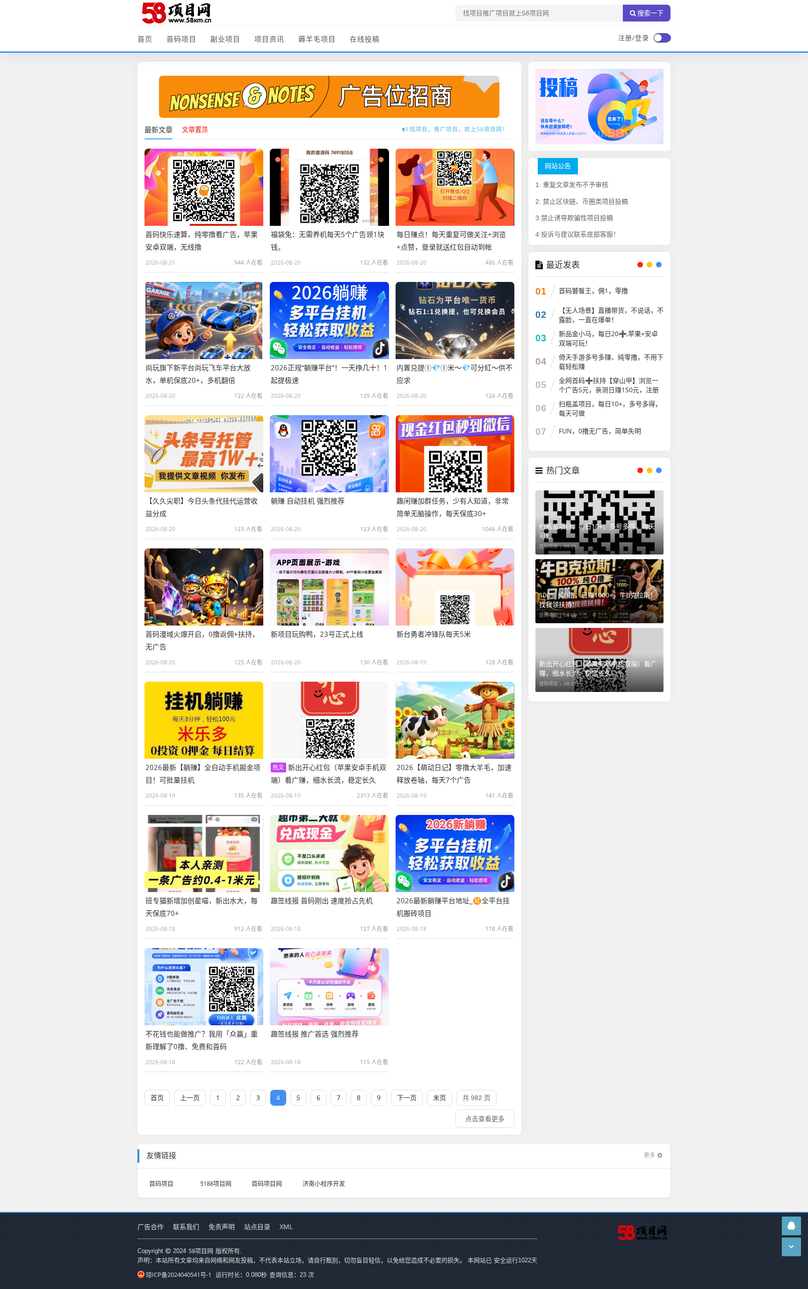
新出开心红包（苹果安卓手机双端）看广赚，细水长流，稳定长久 (598, 668)
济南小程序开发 (324, 1183)
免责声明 (222, 1226)
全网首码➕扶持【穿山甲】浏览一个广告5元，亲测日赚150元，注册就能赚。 (609, 389)
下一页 (407, 1097)
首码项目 (181, 38)
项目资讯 (269, 38)
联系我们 (186, 1226)
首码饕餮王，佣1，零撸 (593, 290)
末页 (439, 1097)
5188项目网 (215, 1183)
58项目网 (200, 1250)
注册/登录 (633, 37)
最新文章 (158, 129)
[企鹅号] (791, 1225)
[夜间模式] (662, 38)
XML (286, 1226)
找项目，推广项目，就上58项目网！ (459, 125)
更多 (649, 1155)
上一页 (190, 1097)
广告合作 (150, 1226)
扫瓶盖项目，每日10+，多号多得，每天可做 (610, 408)
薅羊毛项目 (317, 38)
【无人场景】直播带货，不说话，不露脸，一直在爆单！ (611, 315)
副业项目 (225, 38)
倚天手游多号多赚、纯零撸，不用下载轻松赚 (611, 362)
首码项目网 (267, 1183)
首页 (144, 38)
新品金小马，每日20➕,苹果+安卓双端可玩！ (608, 338)
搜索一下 (650, 13)
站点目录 (257, 1226)
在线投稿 (365, 38)
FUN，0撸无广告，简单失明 (600, 430)
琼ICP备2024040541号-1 (178, 1274)
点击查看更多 (485, 1118)
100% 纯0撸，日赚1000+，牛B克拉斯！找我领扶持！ (597, 599)
